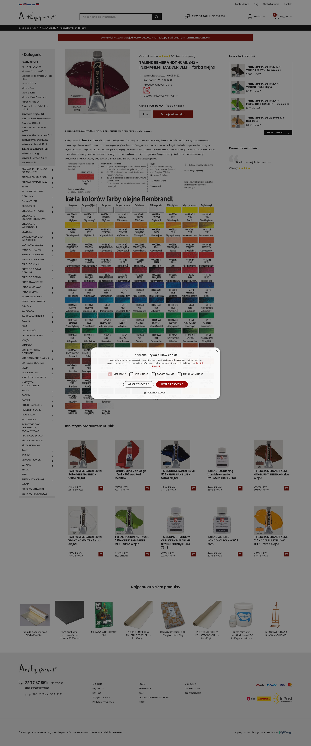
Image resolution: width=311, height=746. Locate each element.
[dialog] (155, 373)
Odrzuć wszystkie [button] (138, 384)
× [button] (216, 351)
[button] (155, 393)
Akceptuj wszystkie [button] (172, 384)
